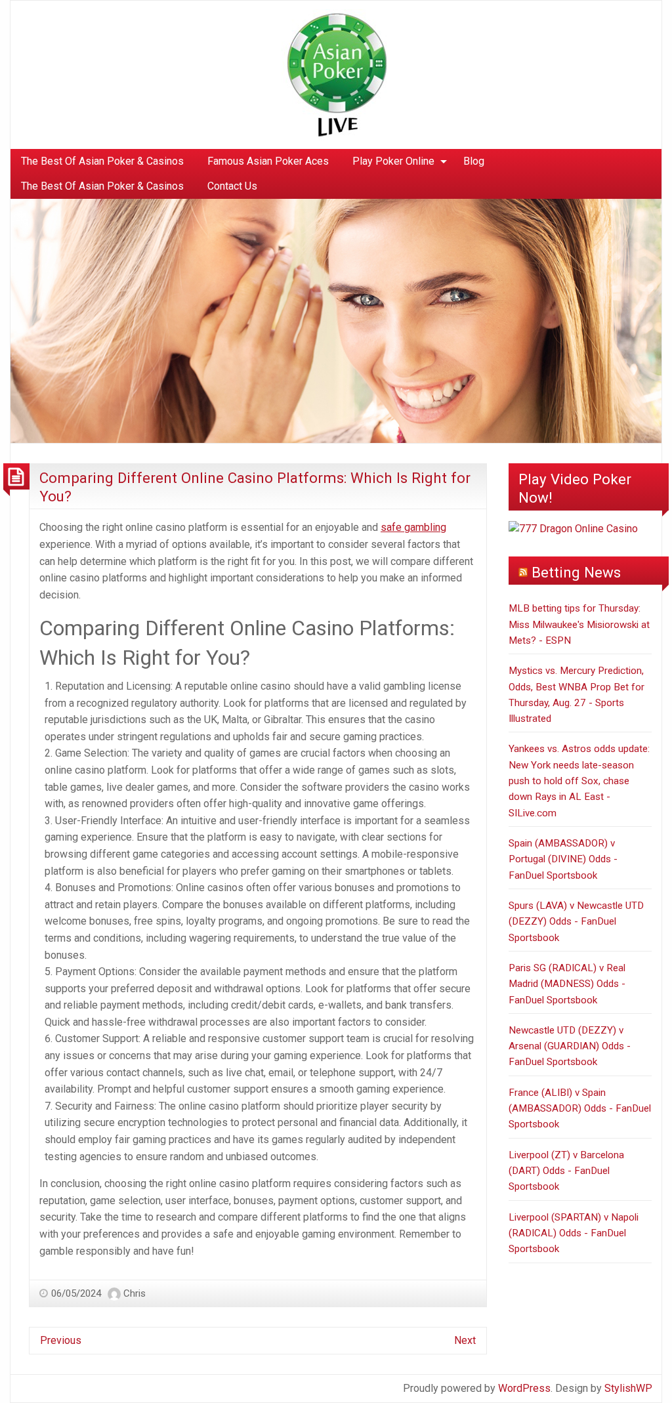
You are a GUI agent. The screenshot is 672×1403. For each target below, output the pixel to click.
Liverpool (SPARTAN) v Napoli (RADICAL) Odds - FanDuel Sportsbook (574, 1233)
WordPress (524, 1388)
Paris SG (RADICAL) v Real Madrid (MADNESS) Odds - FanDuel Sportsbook (567, 984)
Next (465, 1340)
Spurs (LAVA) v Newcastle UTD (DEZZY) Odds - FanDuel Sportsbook (576, 922)
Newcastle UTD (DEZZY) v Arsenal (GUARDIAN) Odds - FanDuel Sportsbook (570, 1046)
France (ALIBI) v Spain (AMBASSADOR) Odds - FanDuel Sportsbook (580, 1109)
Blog (473, 161)
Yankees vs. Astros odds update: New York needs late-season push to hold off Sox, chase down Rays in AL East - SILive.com (579, 780)
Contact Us (232, 186)
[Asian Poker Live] (334, 74)
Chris (134, 1293)
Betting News (576, 572)
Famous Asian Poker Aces (268, 161)
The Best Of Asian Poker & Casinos (102, 161)
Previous (60, 1340)
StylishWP (628, 1388)
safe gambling (413, 527)
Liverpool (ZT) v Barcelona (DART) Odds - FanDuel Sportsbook (566, 1171)
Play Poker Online (393, 161)
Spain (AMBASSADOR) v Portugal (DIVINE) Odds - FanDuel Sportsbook (563, 859)
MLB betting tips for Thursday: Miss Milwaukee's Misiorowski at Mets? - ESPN (579, 624)
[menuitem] (102, 161)
